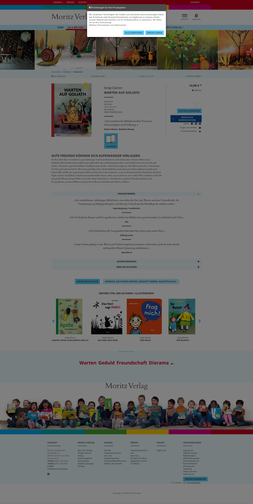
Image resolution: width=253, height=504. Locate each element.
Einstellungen (154, 32)
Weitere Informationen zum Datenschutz (108, 25)
